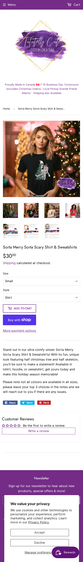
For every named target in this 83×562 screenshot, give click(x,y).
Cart (76, 5)
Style (6, 290)
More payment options (19, 331)
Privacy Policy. (38, 522)
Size (5, 273)
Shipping (9, 263)
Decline (39, 543)
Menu (12, 5)
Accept (39, 532)
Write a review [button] (38, 431)
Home (6, 108)
